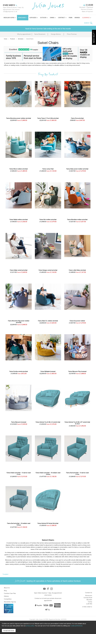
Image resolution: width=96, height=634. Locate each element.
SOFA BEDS (32, 17)
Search (87, 23)
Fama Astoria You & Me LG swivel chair (48, 422)
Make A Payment (87, 11)
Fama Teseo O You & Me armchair (48, 118)
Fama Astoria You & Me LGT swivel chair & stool (77, 423)
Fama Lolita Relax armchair (77, 270)
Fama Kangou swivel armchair (48, 270)
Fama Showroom (39, 34)
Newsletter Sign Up (10, 602)
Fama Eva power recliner (77, 321)
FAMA (70, 17)
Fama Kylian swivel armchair (18, 270)
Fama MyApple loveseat (47, 371)
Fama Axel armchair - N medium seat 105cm (18, 524)
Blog (5, 590)
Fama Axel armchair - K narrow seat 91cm (77, 473)
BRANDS (77, 17)
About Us (7, 588)
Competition (8, 599)
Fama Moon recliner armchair (18, 169)
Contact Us (88, 592)
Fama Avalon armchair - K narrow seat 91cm (19, 473)
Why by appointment (24, 34)
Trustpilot (5, 574)
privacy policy (30, 626)
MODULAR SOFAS (9, 17)
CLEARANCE (86, 17)
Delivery (6, 596)
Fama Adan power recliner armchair (77, 169)
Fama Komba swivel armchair (18, 371)
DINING (52, 17)
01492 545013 (87, 607)
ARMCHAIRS (22, 17)
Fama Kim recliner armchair (48, 219)
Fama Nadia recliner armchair (19, 219)
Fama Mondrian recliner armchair (77, 219)
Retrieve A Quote (86, 9)
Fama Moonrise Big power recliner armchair (18, 321)
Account (82, 7)
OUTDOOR (43, 17)
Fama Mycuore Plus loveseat (77, 371)
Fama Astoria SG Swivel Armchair (48, 523)
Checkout (90, 7)
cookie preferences (76, 626)
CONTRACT (61, 17)
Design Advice (56, 34)
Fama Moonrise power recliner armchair (18, 118)
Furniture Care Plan (10, 593)
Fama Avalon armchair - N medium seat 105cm (48, 473)
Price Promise (72, 34)
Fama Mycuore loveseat (18, 422)
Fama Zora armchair (77, 118)
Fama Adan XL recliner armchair (48, 321)
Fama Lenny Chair (48, 169)
